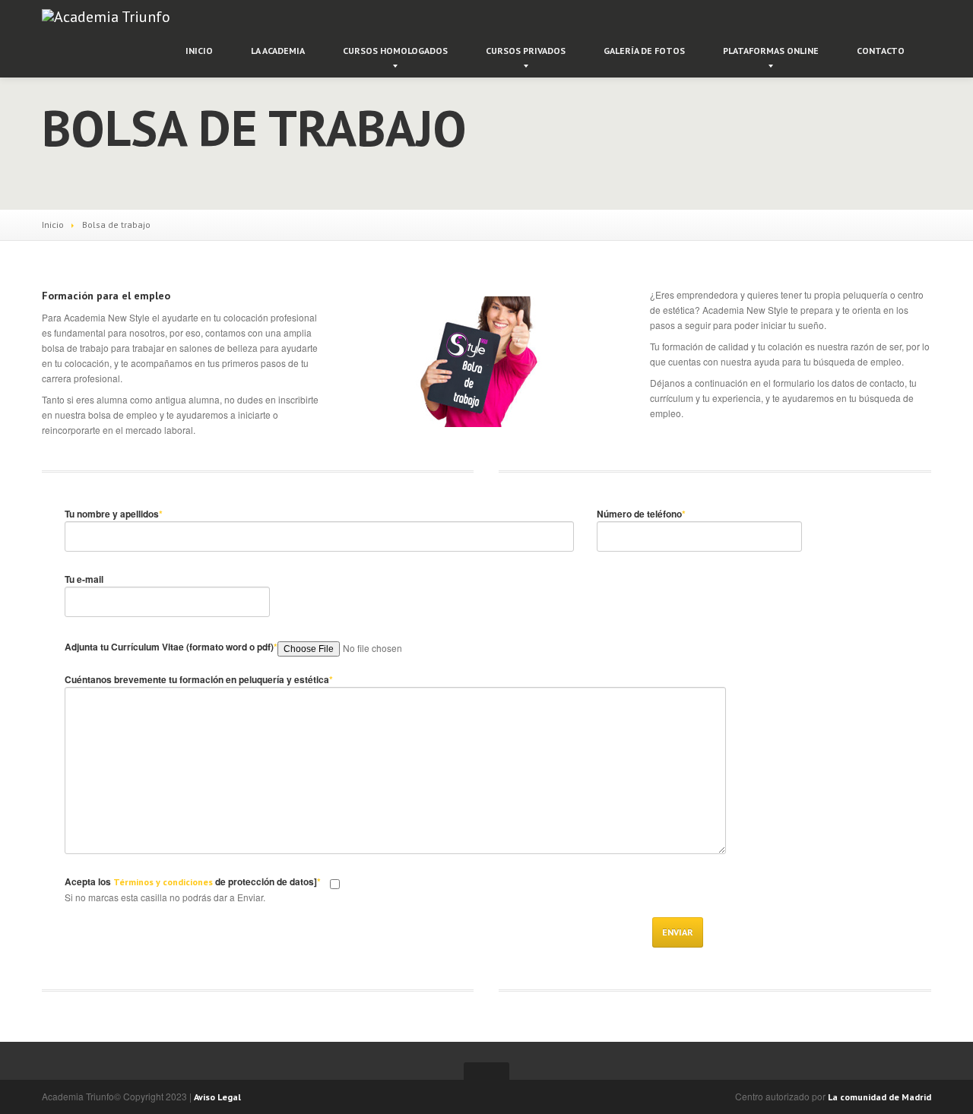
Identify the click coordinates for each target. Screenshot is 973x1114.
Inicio (199, 50)
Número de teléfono (641, 514)
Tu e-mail (84, 579)
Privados (526, 50)
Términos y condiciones (163, 882)
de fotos (644, 50)
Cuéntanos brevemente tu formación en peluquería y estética (199, 679)
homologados (395, 50)
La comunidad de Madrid (879, 1097)
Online (771, 50)
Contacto (881, 50)
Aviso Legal (217, 1097)
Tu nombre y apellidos (114, 514)
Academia (278, 50)
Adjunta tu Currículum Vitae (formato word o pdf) (171, 647)
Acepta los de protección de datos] (193, 881)
